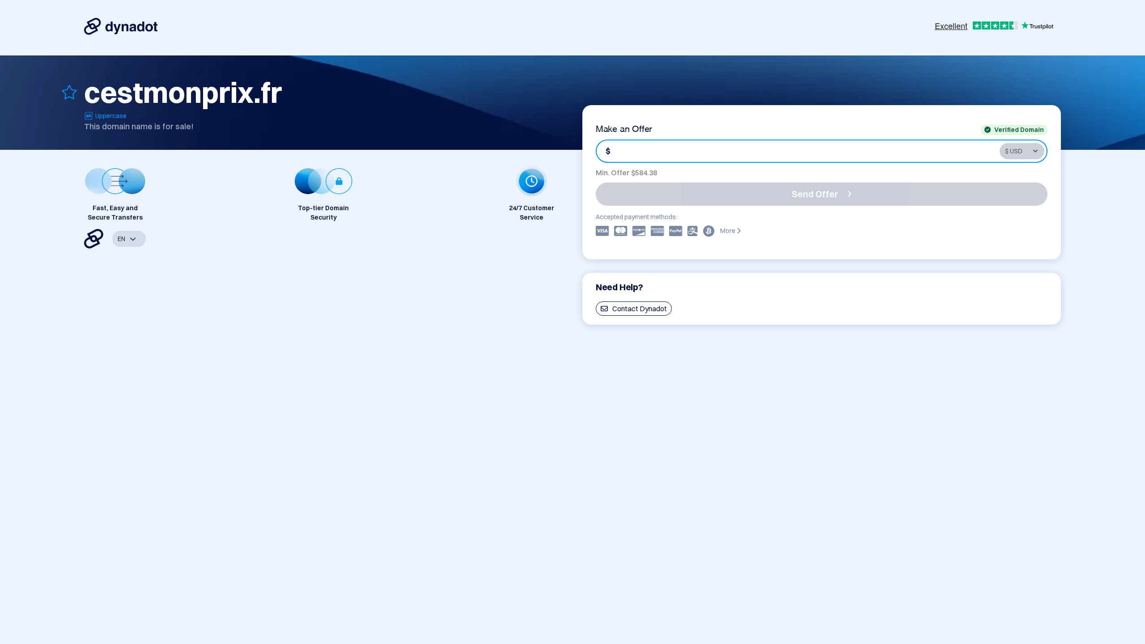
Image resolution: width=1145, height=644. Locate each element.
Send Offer (815, 193)
